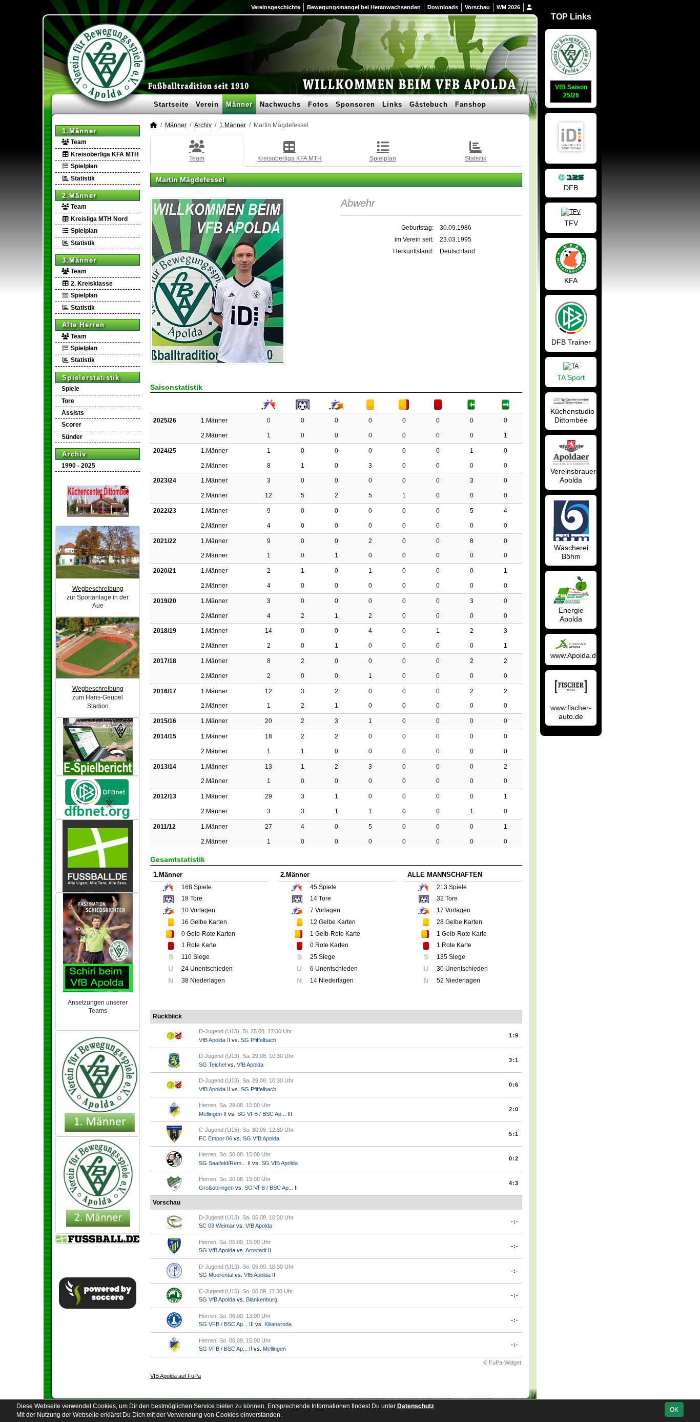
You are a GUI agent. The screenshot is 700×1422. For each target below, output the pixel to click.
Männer (239, 104)
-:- (515, 1221)
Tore (67, 401)
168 (186, 887)
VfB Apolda (250, 1065)
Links (392, 104)
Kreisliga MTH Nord (98, 219)
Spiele (70, 388)
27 (268, 826)
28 (440, 922)
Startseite (171, 104)
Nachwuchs (280, 104)
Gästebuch (428, 104)
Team (78, 142)
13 (268, 766)
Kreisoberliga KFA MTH (104, 154)
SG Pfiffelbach (258, 1040)
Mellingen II (213, 1114)
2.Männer (79, 195)
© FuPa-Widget (502, 1362)
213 (442, 887)
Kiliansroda (278, 1324)
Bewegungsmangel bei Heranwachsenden (364, 7)
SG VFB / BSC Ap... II (271, 1188)
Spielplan (83, 166)
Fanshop (470, 104)
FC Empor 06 (215, 1138)
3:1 (514, 1060)
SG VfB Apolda (261, 1138)
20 (268, 721)
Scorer (71, 424)
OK (674, 1409)
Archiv (74, 454)
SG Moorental (216, 1275)
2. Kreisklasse (91, 283)
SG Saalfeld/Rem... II (225, 1163)
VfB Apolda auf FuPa (175, 1376)
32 (440, 898)
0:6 (514, 1084)
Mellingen (274, 1349)
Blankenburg (261, 1299)
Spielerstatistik (91, 378)
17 (440, 910)
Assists (72, 412)
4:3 (514, 1183)
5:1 (514, 1134)
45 (313, 887)
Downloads (442, 7)
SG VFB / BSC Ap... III (264, 1114)
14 (268, 630)
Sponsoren (355, 104)
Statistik (82, 178)
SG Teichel (212, 1065)
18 (268, 736)
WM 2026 (508, 7)
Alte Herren (83, 325)
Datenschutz (415, 1406)
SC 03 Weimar (217, 1226)
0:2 (514, 1158)
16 (185, 922)
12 (268, 495)
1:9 (514, 1035)
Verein (207, 104)
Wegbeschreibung (97, 588)
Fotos (318, 104)
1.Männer (79, 131)
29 (268, 796)
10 (185, 910)
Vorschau (477, 7)
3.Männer (79, 260)
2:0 (514, 1109)
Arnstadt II (258, 1250)
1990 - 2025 (78, 465)
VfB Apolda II (214, 1040)
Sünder (72, 436)
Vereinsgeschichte (275, 7)
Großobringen (216, 1188)
